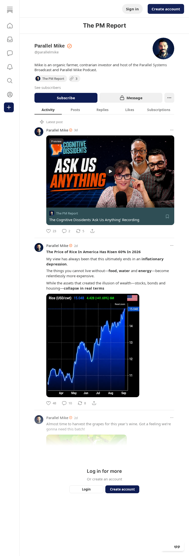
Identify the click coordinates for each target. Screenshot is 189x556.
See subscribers (47, 87)
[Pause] (51, 202)
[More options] (172, 130)
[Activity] (10, 67)
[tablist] (104, 109)
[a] (110, 171)
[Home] (10, 10)
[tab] (48, 109)
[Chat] (10, 53)
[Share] (92, 231)
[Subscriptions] (10, 39)
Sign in (132, 8)
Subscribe (66, 97)
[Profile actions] (169, 98)
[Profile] (10, 94)
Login (86, 489)
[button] (10, 26)
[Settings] (168, 202)
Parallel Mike (57, 130)
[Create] (9, 107)
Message (134, 97)
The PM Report (67, 213)
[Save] (167, 216)
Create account (166, 8)
